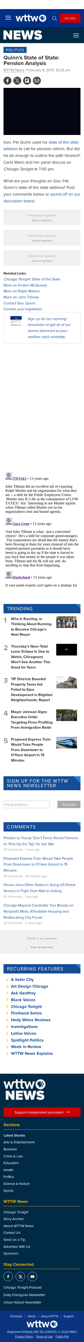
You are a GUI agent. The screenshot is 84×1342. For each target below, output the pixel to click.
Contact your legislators (23, 308)
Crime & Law (13, 1156)
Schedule (16, 1316)
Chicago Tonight (26, 1007)
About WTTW (49, 1316)
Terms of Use (44, 1337)
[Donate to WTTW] (42, 1324)
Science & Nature (17, 1183)
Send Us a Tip (14, 1239)
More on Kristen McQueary (25, 285)
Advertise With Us (17, 1246)
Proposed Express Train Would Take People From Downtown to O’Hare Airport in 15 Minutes (31, 750)
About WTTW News (19, 1225)
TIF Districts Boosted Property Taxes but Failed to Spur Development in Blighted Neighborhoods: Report (31, 689)
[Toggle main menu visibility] (8, 17)
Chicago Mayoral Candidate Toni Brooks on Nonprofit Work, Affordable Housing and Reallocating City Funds (39, 911)
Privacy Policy (24, 1337)
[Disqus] (42, 407)
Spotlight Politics (27, 1040)
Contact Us (12, 1232)
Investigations (24, 1027)
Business (10, 1149)
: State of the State (32, 279)
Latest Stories (14, 1135)
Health (8, 1169)
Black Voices (23, 1000)
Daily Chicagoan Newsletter (24, 1294)
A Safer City (22, 979)
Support (68, 1316)
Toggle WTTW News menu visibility (78, 35)
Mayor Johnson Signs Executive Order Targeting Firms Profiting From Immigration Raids (31, 719)
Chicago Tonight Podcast (23, 1287)
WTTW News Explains (32, 1053)
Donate (70, 18)
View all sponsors (42, 220)
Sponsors (11, 1253)
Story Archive (14, 1218)
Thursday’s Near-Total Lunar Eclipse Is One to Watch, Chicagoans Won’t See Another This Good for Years (30, 657)
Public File (62, 1337)
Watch (32, 1316)
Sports (9, 1190)
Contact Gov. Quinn (19, 303)
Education (11, 1162)
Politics (15, 49)
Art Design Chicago (29, 986)
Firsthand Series (26, 1013)
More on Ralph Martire (22, 290)
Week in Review (26, 1047)
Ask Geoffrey (23, 993)
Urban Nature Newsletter (22, 1302)
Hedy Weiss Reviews (31, 1020)
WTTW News (14, 69)
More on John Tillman (21, 297)
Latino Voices (23, 1033)
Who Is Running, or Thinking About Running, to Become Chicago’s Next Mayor (31, 626)
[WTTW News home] (23, 35)
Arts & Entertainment (19, 1142)
